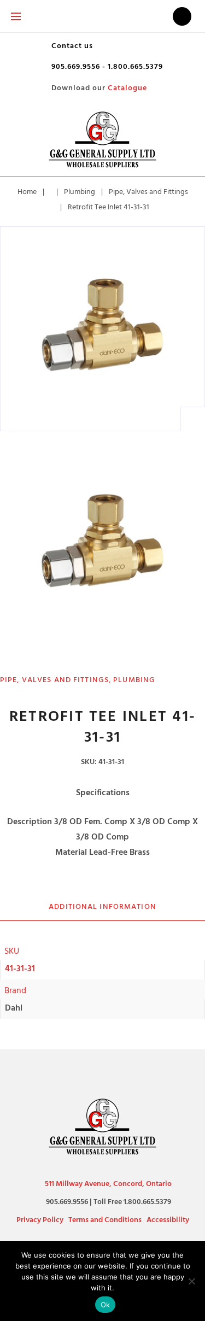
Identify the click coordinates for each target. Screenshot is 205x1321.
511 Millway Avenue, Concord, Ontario (108, 1183)
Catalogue (127, 88)
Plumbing (79, 191)
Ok (105, 1304)
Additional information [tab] (102, 906)
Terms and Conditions (105, 1219)
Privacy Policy (39, 1219)
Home (27, 191)
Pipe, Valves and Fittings (148, 191)
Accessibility (168, 1219)
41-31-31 (20, 968)
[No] (191, 1281)
